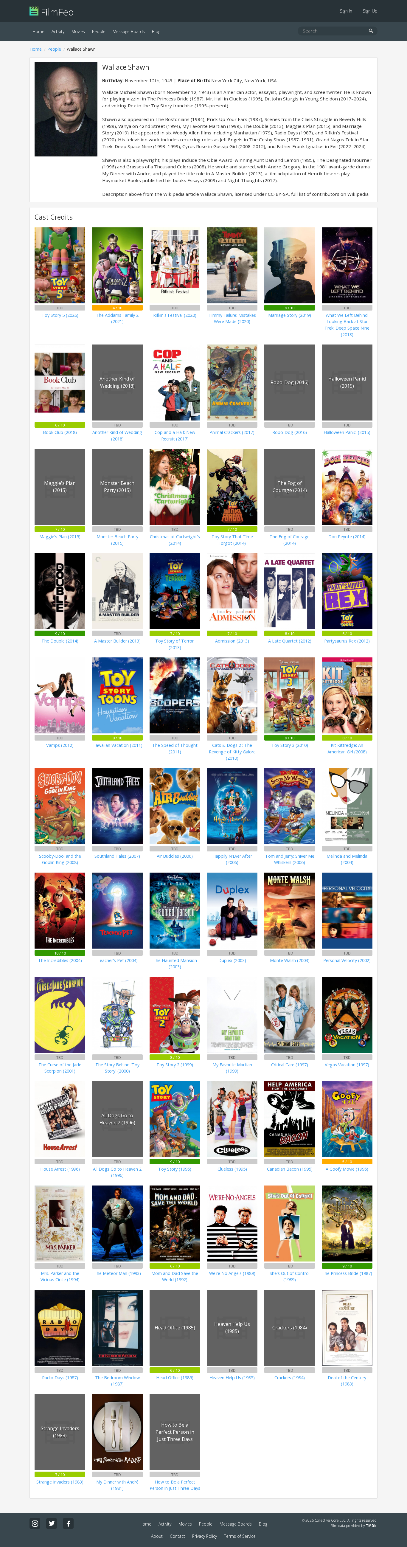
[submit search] (371, 31)
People (98, 31)
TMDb (371, 1525)
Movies (78, 31)
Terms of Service (240, 1536)
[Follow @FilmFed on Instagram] (34, 1523)
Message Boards (129, 31)
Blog (156, 31)
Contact (177, 1536)
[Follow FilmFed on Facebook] (68, 1523)
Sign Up (370, 11)
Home (38, 31)
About (157, 1536)
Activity (58, 31)
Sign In (346, 11)
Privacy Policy (204, 1536)
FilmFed (56, 11)
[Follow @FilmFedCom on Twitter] (51, 1523)
